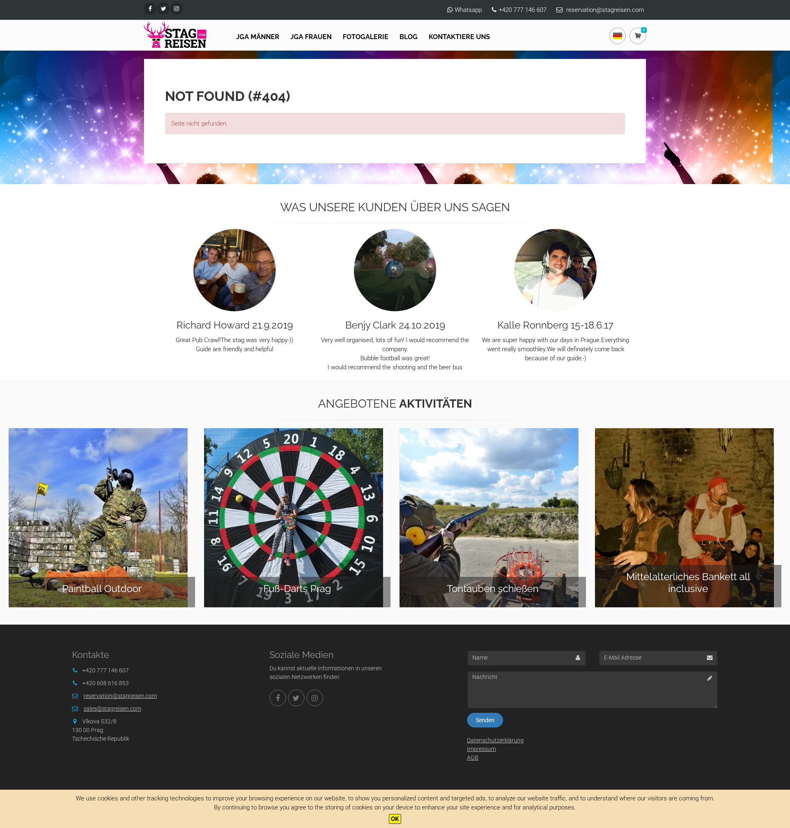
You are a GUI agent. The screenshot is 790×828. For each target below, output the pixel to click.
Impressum (481, 749)
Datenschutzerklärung (495, 740)
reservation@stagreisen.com (605, 10)
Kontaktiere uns (459, 37)
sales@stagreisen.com (112, 708)
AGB (473, 757)
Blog (409, 37)
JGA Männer (257, 37)
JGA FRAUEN (311, 37)
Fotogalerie (365, 37)
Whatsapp (468, 10)
